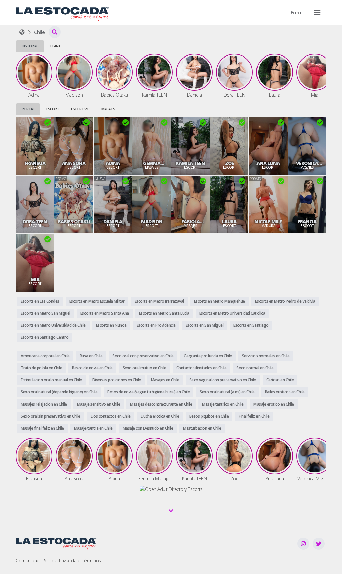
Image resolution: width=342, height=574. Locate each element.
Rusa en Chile (91, 356)
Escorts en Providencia (156, 325)
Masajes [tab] (108, 108)
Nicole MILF (268, 221)
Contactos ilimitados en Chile (201, 368)
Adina (113, 163)
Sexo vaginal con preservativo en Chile (222, 380)
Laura (229, 221)
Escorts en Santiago (251, 325)
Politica (49, 560)
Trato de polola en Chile (41, 368)
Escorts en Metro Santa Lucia (164, 313)
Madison (151, 221)
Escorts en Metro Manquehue (219, 301)
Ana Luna (268, 163)
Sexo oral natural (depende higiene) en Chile (59, 392)
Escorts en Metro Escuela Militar (97, 301)
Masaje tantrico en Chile (222, 404)
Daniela (112, 221)
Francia (307, 221)
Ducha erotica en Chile (160, 416)
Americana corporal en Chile (45, 356)
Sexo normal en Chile (254, 368)
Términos (91, 560)
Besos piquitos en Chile (209, 416)
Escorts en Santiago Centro (44, 337)
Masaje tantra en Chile (93, 428)
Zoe (229, 163)
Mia (35, 279)
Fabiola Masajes (190, 221)
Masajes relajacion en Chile (44, 404)
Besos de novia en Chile (92, 368)
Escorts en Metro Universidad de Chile (53, 325)
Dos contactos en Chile (111, 416)
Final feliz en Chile (254, 416)
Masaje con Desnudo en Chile (148, 428)
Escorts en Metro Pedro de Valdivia (285, 301)
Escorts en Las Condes (40, 301)
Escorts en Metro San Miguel (45, 313)
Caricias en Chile (280, 380)
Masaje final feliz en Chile (42, 428)
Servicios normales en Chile (266, 356)
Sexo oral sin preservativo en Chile (50, 416)
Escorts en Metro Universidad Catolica (232, 313)
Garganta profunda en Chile (208, 356)
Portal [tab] (28, 108)
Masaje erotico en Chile (273, 404)
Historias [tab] (30, 45)
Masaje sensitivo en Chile (98, 404)
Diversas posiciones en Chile (116, 380)
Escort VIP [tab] (80, 108)
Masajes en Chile (165, 380)
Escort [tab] (52, 108)
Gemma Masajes (151, 163)
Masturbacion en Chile (202, 428)
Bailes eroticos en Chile (285, 392)
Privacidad (69, 560)
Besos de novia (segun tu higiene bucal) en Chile (148, 392)
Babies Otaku (74, 221)
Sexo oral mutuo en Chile (144, 368)
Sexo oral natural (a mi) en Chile (227, 392)
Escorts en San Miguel (205, 325)
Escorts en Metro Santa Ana (104, 313)
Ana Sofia (74, 163)
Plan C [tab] (55, 45)
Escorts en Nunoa (111, 325)
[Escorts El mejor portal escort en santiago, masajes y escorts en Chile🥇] (22, 32)
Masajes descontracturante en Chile (161, 404)
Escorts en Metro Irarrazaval (159, 301)
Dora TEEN (35, 221)
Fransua (35, 163)
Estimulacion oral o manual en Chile (51, 380)
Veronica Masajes (307, 163)
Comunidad (28, 560)
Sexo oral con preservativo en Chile (143, 356)
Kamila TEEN (190, 163)
